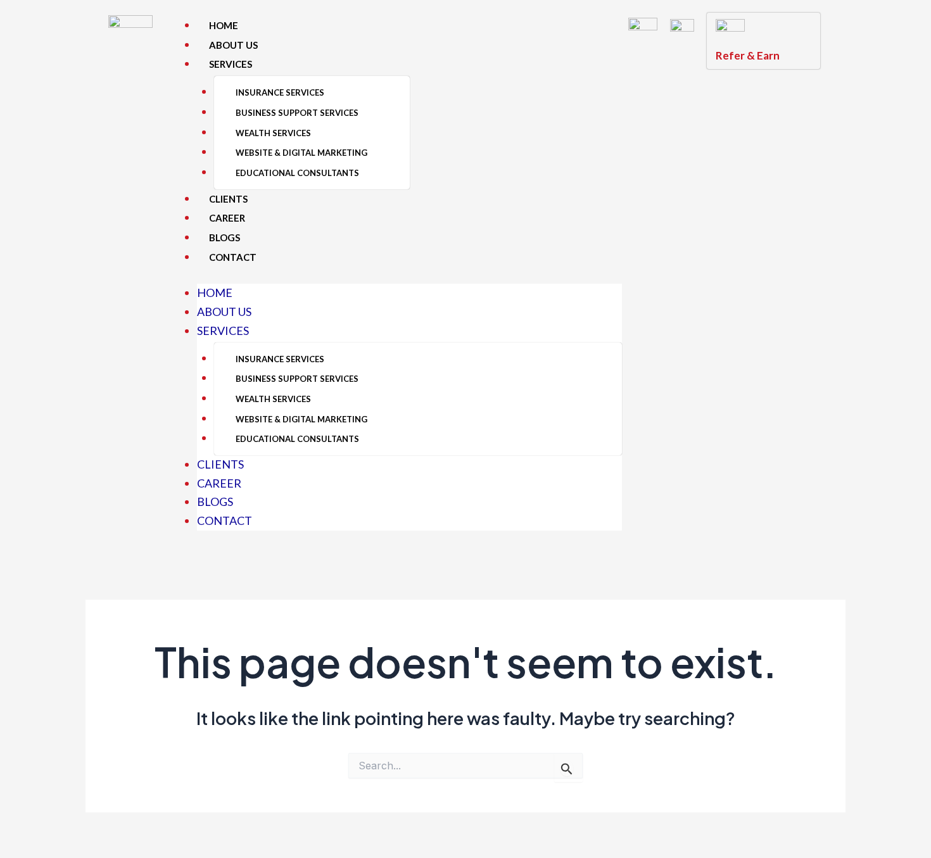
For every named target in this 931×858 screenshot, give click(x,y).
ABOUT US (233, 45)
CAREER (227, 218)
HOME (223, 25)
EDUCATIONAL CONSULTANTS (297, 173)
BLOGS (224, 237)
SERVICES (230, 64)
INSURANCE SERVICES (280, 92)
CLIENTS (228, 199)
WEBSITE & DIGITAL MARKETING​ (301, 153)
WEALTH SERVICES (273, 133)
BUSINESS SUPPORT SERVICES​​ (297, 113)
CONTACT (232, 257)
